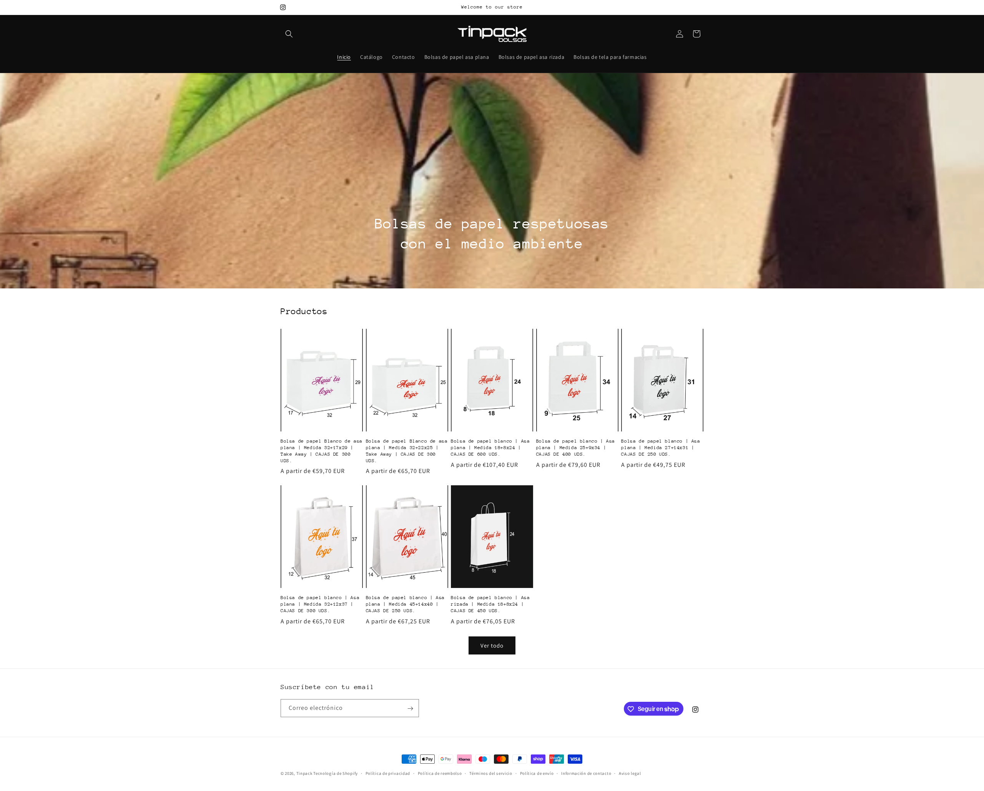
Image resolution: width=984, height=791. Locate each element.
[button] (289, 33)
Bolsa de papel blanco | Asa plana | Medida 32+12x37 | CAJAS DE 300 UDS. (320, 604)
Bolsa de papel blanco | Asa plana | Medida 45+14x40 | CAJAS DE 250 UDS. (405, 604)
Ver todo (492, 645)
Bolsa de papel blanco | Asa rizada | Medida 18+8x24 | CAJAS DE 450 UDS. (490, 604)
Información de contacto (586, 773)
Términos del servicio (490, 773)
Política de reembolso (440, 773)
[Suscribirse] (410, 708)
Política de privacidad (388, 773)
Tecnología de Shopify (335, 773)
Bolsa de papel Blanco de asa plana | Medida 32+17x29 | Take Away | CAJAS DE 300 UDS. (321, 450)
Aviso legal (630, 773)
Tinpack (304, 773)
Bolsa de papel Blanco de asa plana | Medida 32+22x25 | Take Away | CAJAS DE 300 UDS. (407, 450)
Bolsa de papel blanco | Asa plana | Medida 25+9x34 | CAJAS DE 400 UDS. (575, 447)
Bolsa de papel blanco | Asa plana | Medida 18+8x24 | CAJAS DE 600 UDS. (490, 447)
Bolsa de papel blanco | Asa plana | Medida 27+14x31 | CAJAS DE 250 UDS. (660, 447)
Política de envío (537, 773)
